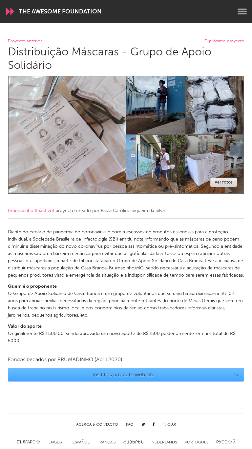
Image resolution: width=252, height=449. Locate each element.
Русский (226, 442)
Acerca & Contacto (97, 424)
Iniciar (169, 424)
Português (196, 442)
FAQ (130, 424)
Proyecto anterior (25, 41)
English (57, 442)
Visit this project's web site (166, 374)
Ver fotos (224, 182)
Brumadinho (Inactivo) (31, 210)
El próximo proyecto (224, 41)
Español (81, 442)
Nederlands (164, 442)
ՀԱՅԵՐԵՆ (133, 442)
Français (106, 442)
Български (29, 442)
